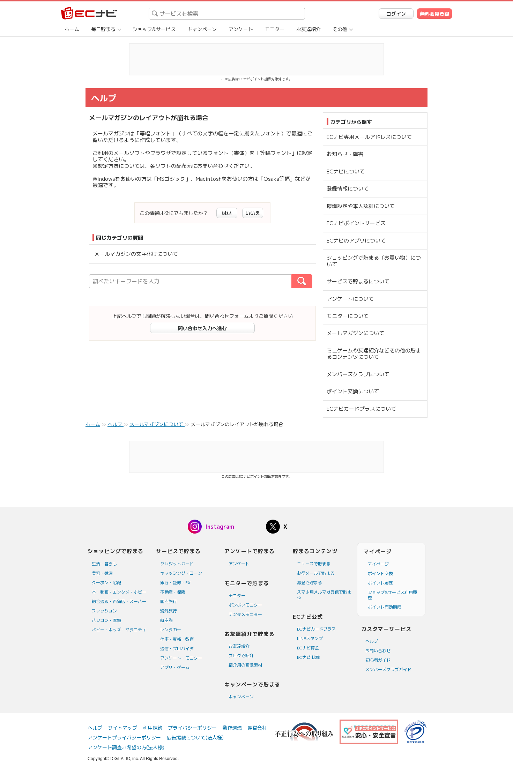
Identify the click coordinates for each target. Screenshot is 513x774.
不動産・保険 (172, 592)
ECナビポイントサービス (356, 223)
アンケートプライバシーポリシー (124, 737)
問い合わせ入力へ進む (202, 328)
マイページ (378, 564)
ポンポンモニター (245, 605)
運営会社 (257, 727)
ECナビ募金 (308, 648)
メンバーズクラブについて (358, 374)
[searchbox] (227, 14)
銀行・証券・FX (175, 583)
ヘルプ (371, 641)
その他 (340, 29)
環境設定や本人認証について (361, 206)
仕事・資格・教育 (177, 639)
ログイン (396, 13)
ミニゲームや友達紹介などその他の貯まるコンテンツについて (374, 353)
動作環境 (232, 727)
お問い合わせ (378, 651)
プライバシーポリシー (192, 727)
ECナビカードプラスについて (361, 408)
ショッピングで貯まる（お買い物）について (374, 261)
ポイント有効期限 (384, 607)
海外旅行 (168, 611)
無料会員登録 (434, 13)
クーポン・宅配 (106, 583)
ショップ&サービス (154, 29)
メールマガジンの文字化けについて (136, 254)
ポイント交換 (380, 573)
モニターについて (348, 316)
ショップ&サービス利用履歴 (392, 595)
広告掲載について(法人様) (195, 737)
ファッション (104, 611)
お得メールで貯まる (316, 573)
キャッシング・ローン (181, 573)
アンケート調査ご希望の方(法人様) (126, 747)
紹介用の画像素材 (245, 665)
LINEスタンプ (310, 638)
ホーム (72, 29)
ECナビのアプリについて (356, 240)
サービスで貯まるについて (358, 281)
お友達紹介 (308, 29)
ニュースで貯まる (313, 564)
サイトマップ (122, 727)
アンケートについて (350, 299)
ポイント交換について (353, 391)
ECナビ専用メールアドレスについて (369, 137)
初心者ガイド (378, 660)
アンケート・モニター (181, 658)
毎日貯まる (103, 29)
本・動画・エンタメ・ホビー (119, 592)
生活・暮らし (104, 564)
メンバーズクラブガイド (388, 669)
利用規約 (152, 727)
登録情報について (348, 188)
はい (227, 213)
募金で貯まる (309, 583)
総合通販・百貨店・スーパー (119, 601)
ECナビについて (346, 171)
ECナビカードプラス (316, 629)
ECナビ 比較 (308, 657)
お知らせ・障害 (345, 154)
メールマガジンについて (355, 333)
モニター (274, 29)
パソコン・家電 (106, 620)
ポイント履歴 (380, 583)
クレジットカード (177, 564)
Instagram (219, 526)
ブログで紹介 (241, 655)
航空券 (166, 620)
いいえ (252, 213)
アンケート (241, 29)
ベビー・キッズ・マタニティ (119, 630)
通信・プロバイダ (177, 649)
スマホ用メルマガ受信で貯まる (324, 594)
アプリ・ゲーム (174, 667)
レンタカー (170, 630)
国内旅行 (168, 601)
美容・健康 (102, 573)
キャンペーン (202, 29)
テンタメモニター (245, 614)
